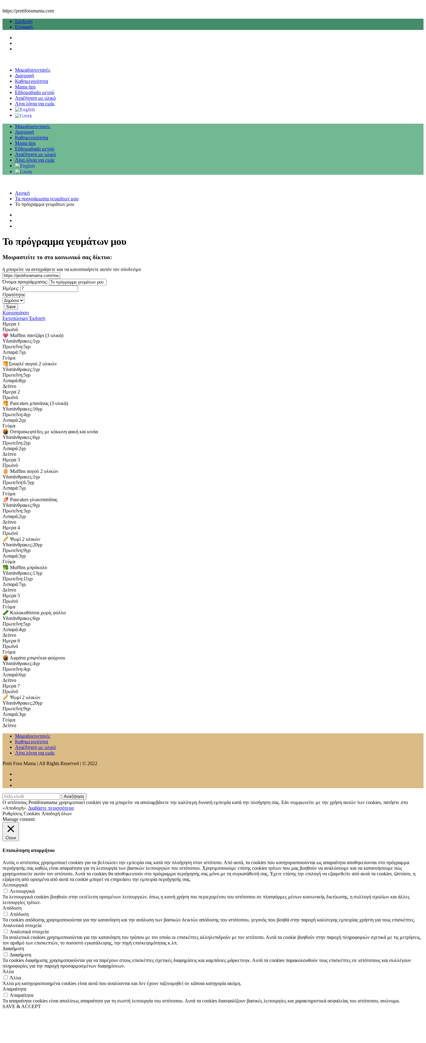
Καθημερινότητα (31, 81)
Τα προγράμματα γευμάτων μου (47, 198)
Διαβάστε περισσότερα (51, 808)
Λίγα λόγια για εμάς (35, 103)
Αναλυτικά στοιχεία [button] (21, 925)
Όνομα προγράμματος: (25, 281)
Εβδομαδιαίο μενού (34, 92)
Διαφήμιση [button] (13, 948)
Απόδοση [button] (12, 908)
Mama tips (25, 86)
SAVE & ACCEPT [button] (21, 1006)
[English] (25, 109)
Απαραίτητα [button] (14, 989)
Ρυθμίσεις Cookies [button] (21, 813)
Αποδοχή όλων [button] (56, 813)
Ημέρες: (10, 288)
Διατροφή (24, 75)
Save (11, 306)
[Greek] (23, 115)
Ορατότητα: (14, 294)
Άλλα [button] (8, 971)
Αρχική (22, 193)
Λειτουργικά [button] (14, 885)
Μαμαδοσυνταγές (32, 70)
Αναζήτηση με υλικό (35, 98)
